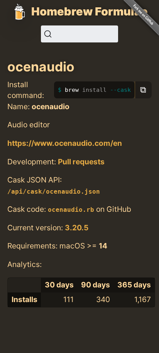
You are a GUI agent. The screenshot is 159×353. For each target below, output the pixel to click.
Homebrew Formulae (89, 11)
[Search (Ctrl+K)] (79, 33)
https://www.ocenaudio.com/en (64, 143)
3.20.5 (76, 227)
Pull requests (81, 161)
